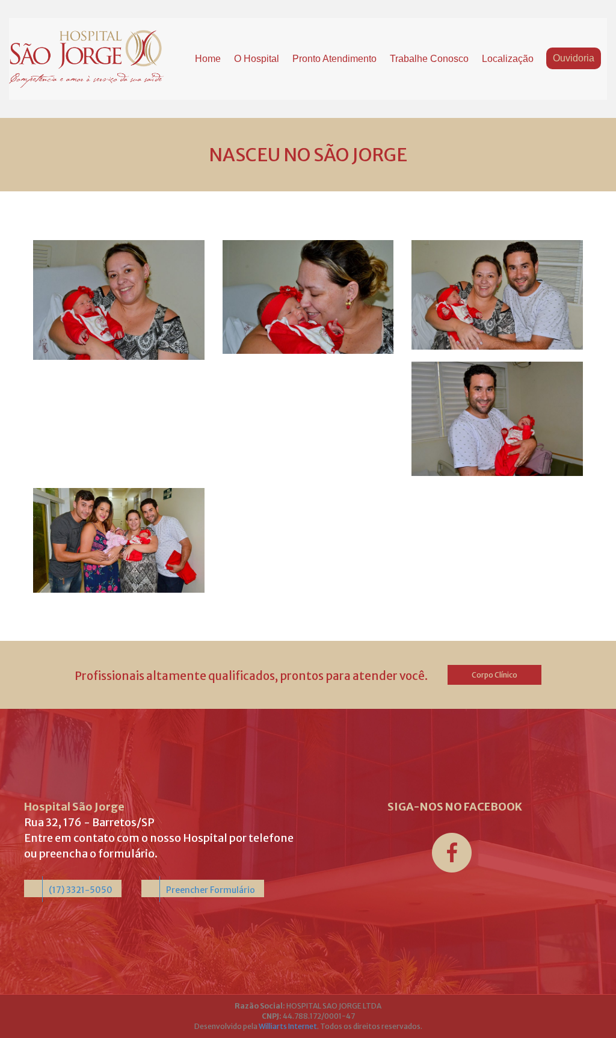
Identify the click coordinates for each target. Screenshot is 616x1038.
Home (208, 59)
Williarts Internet (288, 1026)
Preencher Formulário (210, 890)
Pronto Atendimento (334, 59)
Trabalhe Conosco (429, 59)
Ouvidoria (573, 58)
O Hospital (256, 59)
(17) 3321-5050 (80, 890)
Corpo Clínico (494, 674)
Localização (508, 59)
